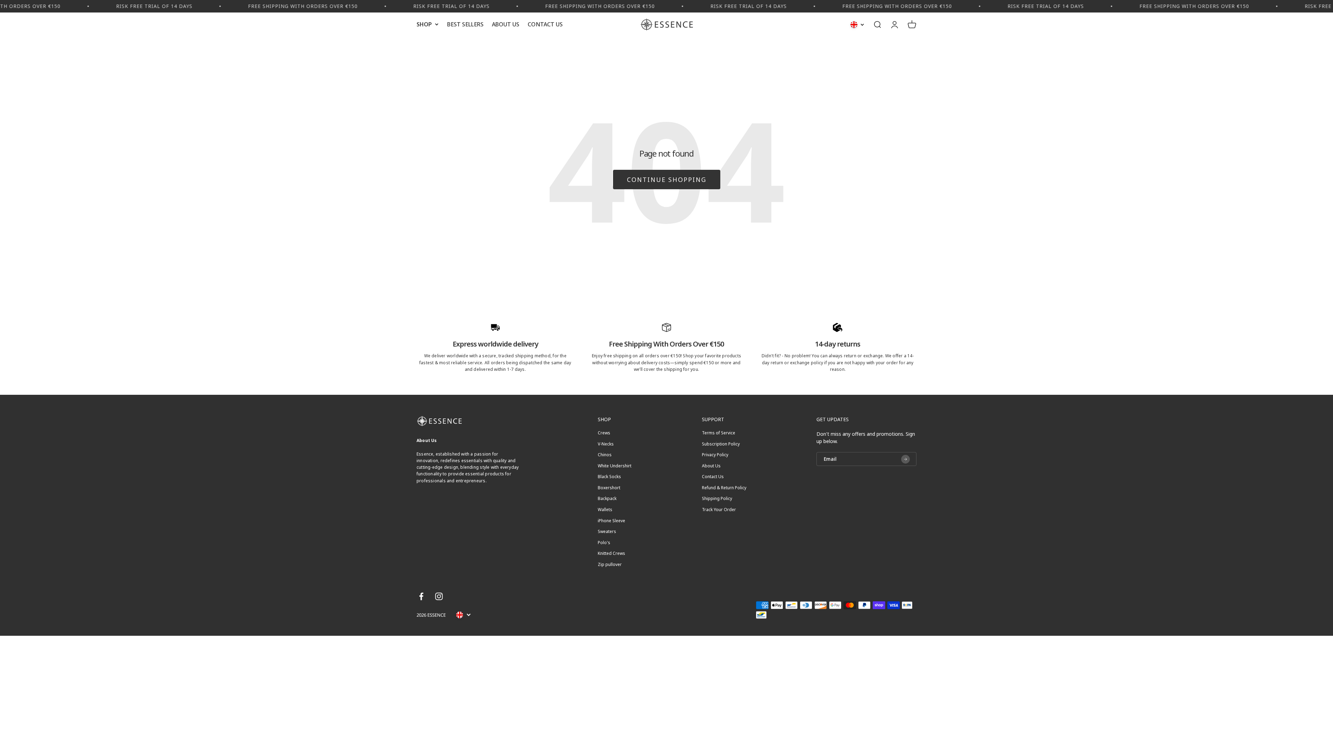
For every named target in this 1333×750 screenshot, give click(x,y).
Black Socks (609, 477)
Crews (604, 433)
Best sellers (465, 24)
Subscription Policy (721, 444)
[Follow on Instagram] (439, 596)
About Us (505, 24)
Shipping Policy (717, 498)
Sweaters (607, 531)
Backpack (607, 498)
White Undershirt (614, 466)
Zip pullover (610, 564)
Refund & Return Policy (724, 488)
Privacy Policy (715, 455)
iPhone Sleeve (611, 521)
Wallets (605, 509)
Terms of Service (718, 433)
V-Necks (606, 444)
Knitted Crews (611, 553)
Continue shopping (666, 179)
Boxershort (609, 488)
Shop (424, 24)
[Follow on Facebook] (421, 596)
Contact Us (545, 24)
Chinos (605, 455)
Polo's (604, 542)
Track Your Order (719, 509)
